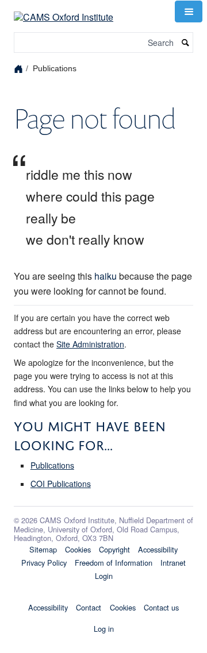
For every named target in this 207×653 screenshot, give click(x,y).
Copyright (114, 549)
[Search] (186, 43)
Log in (104, 628)
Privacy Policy (44, 562)
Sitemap (43, 549)
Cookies (78, 549)
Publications (52, 465)
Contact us (161, 607)
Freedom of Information (113, 562)
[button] (188, 11)
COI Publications (60, 483)
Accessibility (158, 549)
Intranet (173, 562)
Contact (88, 607)
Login (104, 575)
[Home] (20, 68)
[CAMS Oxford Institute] (63, 10)
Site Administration (90, 344)
